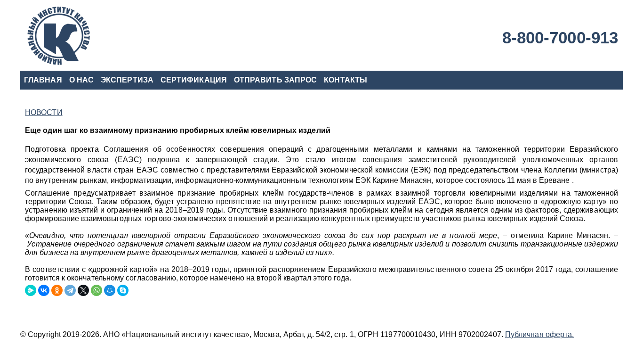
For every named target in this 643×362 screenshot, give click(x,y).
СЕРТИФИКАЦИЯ (194, 80)
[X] (83, 290)
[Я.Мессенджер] (30, 290)
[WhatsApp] (96, 290)
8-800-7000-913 (560, 37)
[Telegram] (70, 290)
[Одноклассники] (57, 290)
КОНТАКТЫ (345, 80)
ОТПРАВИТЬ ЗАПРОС (275, 80)
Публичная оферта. (539, 334)
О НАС (81, 80)
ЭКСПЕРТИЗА (127, 80)
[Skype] (123, 290)
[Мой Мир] (109, 290)
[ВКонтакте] (43, 290)
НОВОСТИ (44, 112)
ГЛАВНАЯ (43, 80)
